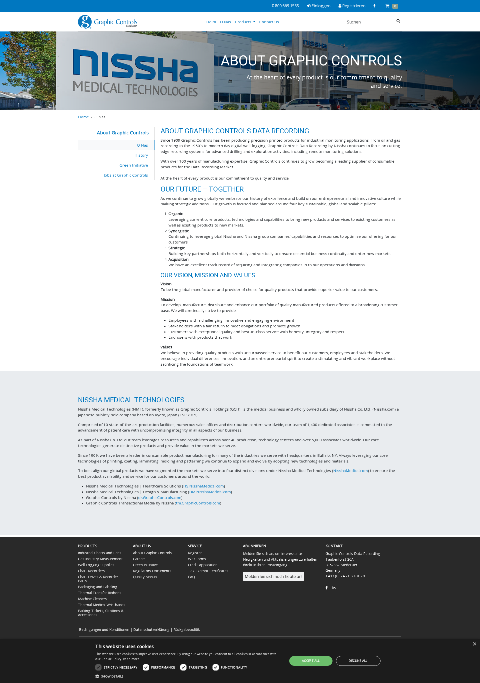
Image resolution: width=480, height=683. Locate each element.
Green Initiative (134, 165)
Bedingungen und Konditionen (104, 629)
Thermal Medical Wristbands (101, 604)
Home (83, 116)
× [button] (474, 644)
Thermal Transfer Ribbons (99, 592)
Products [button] (243, 21)
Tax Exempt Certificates (208, 570)
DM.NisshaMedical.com (210, 491)
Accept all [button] (311, 661)
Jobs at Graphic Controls (126, 175)
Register (195, 552)
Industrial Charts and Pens (99, 552)
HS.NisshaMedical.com (203, 485)
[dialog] (240, 661)
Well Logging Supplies (96, 564)
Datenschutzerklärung (151, 629)
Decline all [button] (358, 661)
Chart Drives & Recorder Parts (98, 578)
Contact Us (269, 21)
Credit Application (203, 564)
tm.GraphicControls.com (198, 502)
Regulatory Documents (152, 570)
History (141, 155)
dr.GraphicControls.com (159, 497)
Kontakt (334, 545)
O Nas (225, 21)
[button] (188, 676)
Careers (139, 558)
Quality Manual (145, 576)
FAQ (191, 576)
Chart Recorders (91, 570)
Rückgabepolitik (187, 629)
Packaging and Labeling (97, 586)
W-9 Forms (197, 558)
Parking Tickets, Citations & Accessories (101, 612)
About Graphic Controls (152, 552)
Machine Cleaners (92, 598)
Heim (212, 21)
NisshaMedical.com (350, 470)
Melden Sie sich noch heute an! (273, 576)
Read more (131, 659)
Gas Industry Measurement (100, 558)
